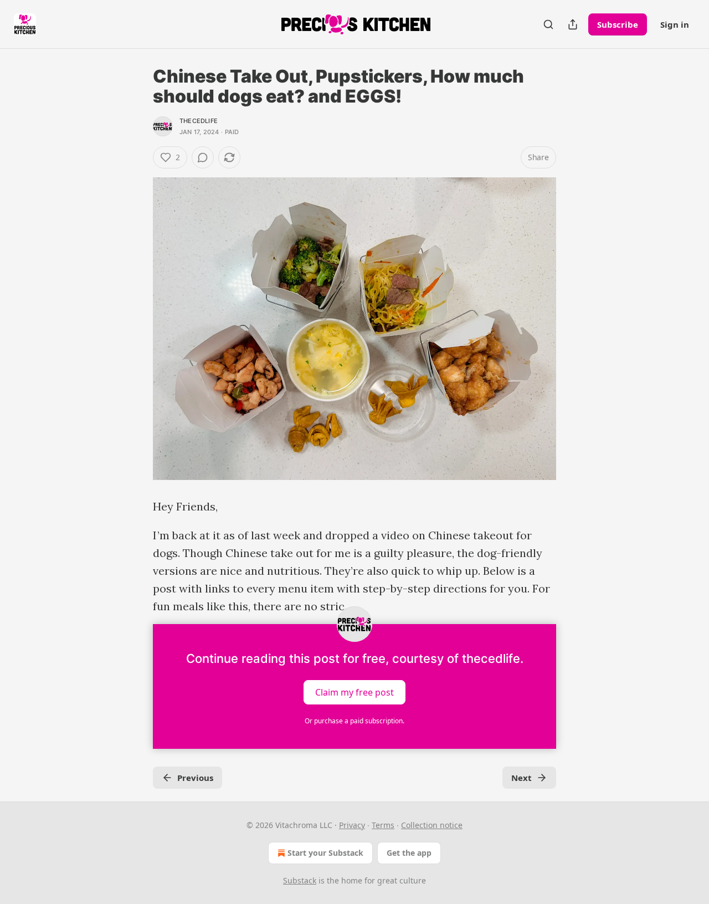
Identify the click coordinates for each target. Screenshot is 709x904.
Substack (299, 880)
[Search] (548, 24)
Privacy (352, 825)
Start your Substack (325, 852)
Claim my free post (354, 692)
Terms (383, 825)
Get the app (409, 852)
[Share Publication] (573, 24)
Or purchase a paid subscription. (354, 721)
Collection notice (432, 825)
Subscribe (617, 24)
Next (521, 777)
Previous (195, 777)
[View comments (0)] (203, 157)
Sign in (674, 24)
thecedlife (198, 121)
